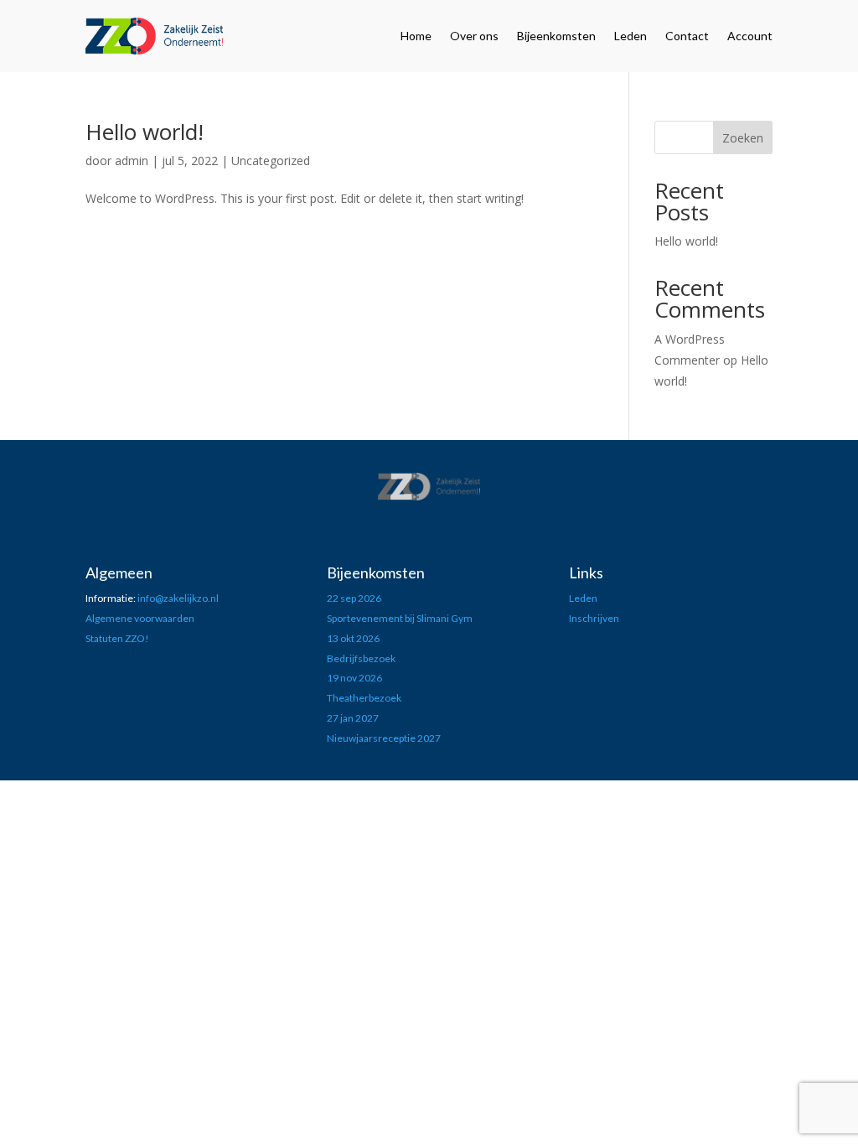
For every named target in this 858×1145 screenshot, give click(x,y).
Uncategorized (270, 160)
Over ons (474, 35)
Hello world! (144, 132)
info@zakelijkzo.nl (178, 598)
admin (131, 160)
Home (416, 35)
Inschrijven (594, 618)
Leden (630, 35)
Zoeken (742, 138)
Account (750, 35)
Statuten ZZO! (117, 638)
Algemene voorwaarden (139, 618)
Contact (687, 35)
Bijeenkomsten (556, 35)
